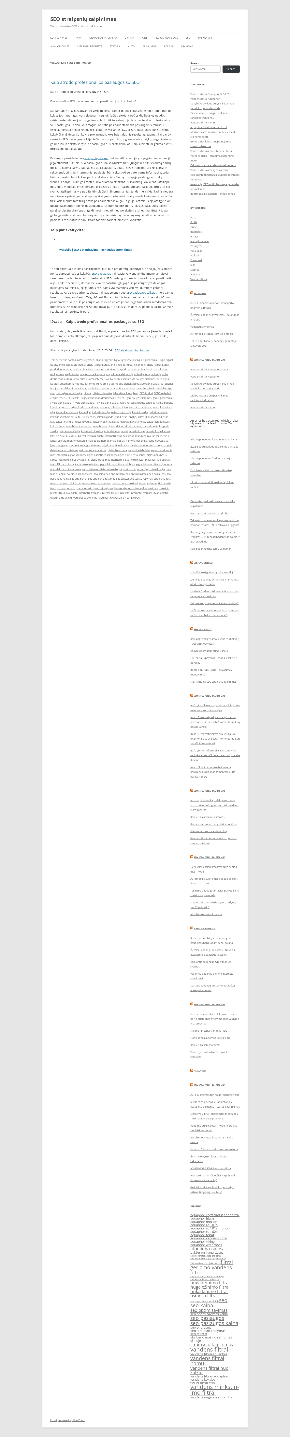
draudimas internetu (113, 398)
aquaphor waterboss (206, 1245)
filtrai (227, 1262)
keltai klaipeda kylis (107, 417)
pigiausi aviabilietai (139, 450)
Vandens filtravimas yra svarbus (209, 170)
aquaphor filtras (202, 1218)
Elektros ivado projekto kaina (205, 1263)
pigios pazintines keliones (101, 455)
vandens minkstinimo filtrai (214, 1389)
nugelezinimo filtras (210, 1282)
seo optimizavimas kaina (209, 1314)
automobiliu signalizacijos (124, 383)
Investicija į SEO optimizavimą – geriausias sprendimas (94, 249)
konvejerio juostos (92, 431)
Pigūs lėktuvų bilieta (62, 464)
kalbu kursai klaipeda (132, 402)
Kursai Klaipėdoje (167, 37)
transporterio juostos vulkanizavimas (136, 488)
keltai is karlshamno (62, 417)
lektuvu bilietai (77, 436)
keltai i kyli (85, 412)
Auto (131, 46)
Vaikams (195, 274)
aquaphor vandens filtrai (208, 1238)
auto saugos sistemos (142, 379)
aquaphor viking (202, 1241)
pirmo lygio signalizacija (151, 469)
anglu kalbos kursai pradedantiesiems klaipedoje (101, 369)
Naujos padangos (204, 928)
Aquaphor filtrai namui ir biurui (208, 127)
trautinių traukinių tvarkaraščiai (68, 497)
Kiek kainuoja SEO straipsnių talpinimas (213, 681)
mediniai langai (150, 436)
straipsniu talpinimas (68, 483)
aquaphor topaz (202, 1235)
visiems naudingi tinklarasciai (105, 497)
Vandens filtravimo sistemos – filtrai (211, 151)
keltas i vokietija (102, 421)
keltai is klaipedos (85, 417)
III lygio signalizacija (107, 402)
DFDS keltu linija (76, 398)
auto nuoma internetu (93, 379)
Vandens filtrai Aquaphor (205, 99)
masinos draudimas (128, 436)
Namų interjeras (199, 241)
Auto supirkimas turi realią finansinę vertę (214, 1094)
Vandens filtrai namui (202, 122)
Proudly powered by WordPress (67, 1420)
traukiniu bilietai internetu (126, 493)
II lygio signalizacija (83, 402)
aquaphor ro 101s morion (210, 1228)
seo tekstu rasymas (141, 478)
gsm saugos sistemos (139, 398)
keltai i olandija (101, 412)
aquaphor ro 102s (204, 1231)
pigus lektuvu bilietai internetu (100, 469)
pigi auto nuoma (117, 450)
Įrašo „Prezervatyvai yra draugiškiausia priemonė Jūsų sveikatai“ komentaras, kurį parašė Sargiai (215, 721)
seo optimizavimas (137, 474)
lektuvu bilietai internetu (101, 436)
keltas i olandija (64, 421)
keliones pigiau (119, 407)
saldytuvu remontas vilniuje (204, 1301)
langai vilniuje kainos (158, 431)
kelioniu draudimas (140, 407)
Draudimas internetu (103, 37)
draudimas (93, 398)
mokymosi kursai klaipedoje (83, 440)
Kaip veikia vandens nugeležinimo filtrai (213, 824)
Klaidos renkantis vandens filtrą (208, 831)
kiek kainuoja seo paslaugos (204, 1279)
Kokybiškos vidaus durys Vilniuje (209, 651)
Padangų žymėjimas (202, 326)
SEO (188, 37)
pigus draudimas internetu (106, 459)
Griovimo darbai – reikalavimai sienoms (213, 165)
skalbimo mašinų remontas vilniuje (211, 1339)
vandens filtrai (209, 1349)
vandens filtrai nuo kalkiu (209, 1370)
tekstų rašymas (148, 483)
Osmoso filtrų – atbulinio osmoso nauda (214, 1149)
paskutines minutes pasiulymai (148, 445)
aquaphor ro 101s (204, 1225)
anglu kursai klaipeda (92, 374)
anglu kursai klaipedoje (119, 374)
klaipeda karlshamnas (128, 426)
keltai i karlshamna (67, 412)
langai (124, 431)
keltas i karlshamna (149, 417)
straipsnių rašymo (96, 158)
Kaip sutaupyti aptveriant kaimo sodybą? (214, 603)
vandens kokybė (202, 1379)
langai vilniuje (137, 431)
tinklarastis (164, 483)
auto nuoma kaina (118, 379)
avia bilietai (66, 388)
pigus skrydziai (127, 469)
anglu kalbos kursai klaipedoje (128, 364)
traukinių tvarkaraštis (155, 493)
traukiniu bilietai (100, 493)
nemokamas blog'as (113, 440)
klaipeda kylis (150, 426)
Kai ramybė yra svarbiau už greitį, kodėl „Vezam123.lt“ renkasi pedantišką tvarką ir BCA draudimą (214, 536)
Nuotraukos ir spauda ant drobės (209, 513)
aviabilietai (80, 388)
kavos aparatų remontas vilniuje (207, 1276)
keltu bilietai (57, 426)
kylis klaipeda (112, 431)
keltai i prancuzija (121, 412)
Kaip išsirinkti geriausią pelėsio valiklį (211, 572)
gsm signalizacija (162, 398)
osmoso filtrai (204, 1296)
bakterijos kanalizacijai (69, 393)
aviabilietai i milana (124, 388)
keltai (156, 407)
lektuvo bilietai (58, 436)
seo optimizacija (115, 474)
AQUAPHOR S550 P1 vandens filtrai (210, 1168)
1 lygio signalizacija (123, 360)
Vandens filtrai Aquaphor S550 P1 (209, 94)
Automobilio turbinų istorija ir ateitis (211, 334)
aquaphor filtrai (227, 1215)
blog (135, 393)
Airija (145, 37)
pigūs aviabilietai (79, 459)
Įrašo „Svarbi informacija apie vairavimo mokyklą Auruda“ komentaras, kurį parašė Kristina (215, 755)
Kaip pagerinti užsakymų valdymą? (210, 548)
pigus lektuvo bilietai (157, 459)
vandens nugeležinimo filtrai (211, 1397)
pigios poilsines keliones (131, 455)
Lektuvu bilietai (203, 562)
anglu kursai (72, 374)
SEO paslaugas (101, 273)
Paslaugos (149, 46)
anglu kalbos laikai (141, 369)
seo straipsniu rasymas (101, 478)
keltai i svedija (140, 412)
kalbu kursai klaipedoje (158, 402)
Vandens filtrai (198, 279)
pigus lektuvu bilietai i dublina (117, 464)
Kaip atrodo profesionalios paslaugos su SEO (95, 82)
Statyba (115, 46)
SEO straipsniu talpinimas (209, 359)
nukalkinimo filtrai (209, 1291)
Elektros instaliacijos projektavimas (208, 1258)
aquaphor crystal (203, 1215)
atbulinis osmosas (208, 1248)
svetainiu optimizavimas (96, 483)
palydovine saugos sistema (84, 445)
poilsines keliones (77, 474)
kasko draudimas (88, 407)
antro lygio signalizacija (147, 374)
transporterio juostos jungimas (95, 488)
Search (194, 63)
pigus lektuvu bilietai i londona (154, 464)
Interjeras (196, 231)
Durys (193, 227)
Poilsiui (168, 46)
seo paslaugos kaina (214, 1323)
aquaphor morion (203, 1221)
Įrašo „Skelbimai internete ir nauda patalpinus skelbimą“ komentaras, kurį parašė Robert (212, 771)
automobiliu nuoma (96, 383)
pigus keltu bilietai (133, 459)
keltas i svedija (83, 421)
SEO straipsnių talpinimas (83, 19)
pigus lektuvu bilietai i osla (65, 469)
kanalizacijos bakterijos (63, 407)
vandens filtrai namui (207, 1360)
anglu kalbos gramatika (72, 364)
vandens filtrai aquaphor (208, 1354)
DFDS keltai (146, 393)
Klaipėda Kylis (59, 37)
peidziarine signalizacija (92, 450)
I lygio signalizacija (60, 402)
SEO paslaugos (202, 629)
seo (90, 474)
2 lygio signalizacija (146, 360)
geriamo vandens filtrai (211, 1270)
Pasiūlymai (205, 37)
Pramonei (187, 46)
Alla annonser (59, 46)
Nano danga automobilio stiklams (210, 1038)
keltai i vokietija (158, 412)
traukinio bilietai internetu (74, 493)
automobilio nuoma (71, 383)
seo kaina (99, 474)
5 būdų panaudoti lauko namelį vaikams (213, 439)
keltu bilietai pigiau (104, 426)
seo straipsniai (78, 478)
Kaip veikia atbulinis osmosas (207, 817)
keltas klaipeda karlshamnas (128, 421)
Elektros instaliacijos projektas (205, 1255)
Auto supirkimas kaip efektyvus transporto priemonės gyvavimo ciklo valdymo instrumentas (214, 805)
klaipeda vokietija (70, 431)
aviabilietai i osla (145, 388)
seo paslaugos (157, 474)
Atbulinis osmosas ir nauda (206, 914)
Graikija (129, 37)
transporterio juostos (62, 488)
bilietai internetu (102, 393)
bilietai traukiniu (122, 393)
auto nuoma (71, 379)
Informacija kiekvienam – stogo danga (212, 193)
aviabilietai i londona (100, 388)
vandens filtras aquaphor (209, 1376)
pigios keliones (76, 455)
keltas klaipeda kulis (158, 421)
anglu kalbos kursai (98, 364)
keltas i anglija (128, 417)
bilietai (87, 393)
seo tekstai (122, 478)
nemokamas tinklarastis (140, 440)
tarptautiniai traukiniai (125, 483)
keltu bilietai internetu (79, 426)
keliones (104, 407)
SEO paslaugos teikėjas (141, 292)
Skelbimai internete (89, 46)
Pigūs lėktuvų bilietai (87, 464)
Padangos (200, 293)
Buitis (193, 222)
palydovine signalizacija (115, 445)
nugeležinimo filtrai (210, 1287)
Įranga (194, 236)
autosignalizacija (149, 383)
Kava (78, 37)
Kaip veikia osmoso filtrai (205, 1045)
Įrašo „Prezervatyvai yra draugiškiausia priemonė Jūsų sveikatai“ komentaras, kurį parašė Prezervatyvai (215, 738)
